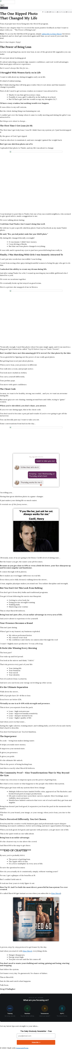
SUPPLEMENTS (63, 12)
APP (50, 12)
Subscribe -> (36, 1042)
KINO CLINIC (55, 12)
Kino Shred (55, 893)
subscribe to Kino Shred (52, 34)
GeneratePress (22, 1048)
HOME (70, 12)
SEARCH (46, 12)
